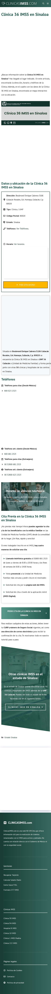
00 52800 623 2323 (12, 474)
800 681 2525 (10, 454)
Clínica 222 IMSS (10, 943)
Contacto (10, 976)
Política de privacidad (15, 982)
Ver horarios (19, 244)
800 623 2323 (10, 390)
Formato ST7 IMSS (11, 890)
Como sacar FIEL (10, 885)
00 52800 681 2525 (12, 464)
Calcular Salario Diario (12, 880)
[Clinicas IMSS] (19, 3)
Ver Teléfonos (22, 228)
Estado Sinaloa (11, 737)
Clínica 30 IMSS (10, 918)
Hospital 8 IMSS (10, 928)
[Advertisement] (25, 46)
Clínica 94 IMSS (10, 923)
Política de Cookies (14, 970)
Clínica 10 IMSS (10, 933)
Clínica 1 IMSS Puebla (12, 938)
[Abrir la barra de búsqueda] (43, 3)
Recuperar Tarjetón (11, 875)
